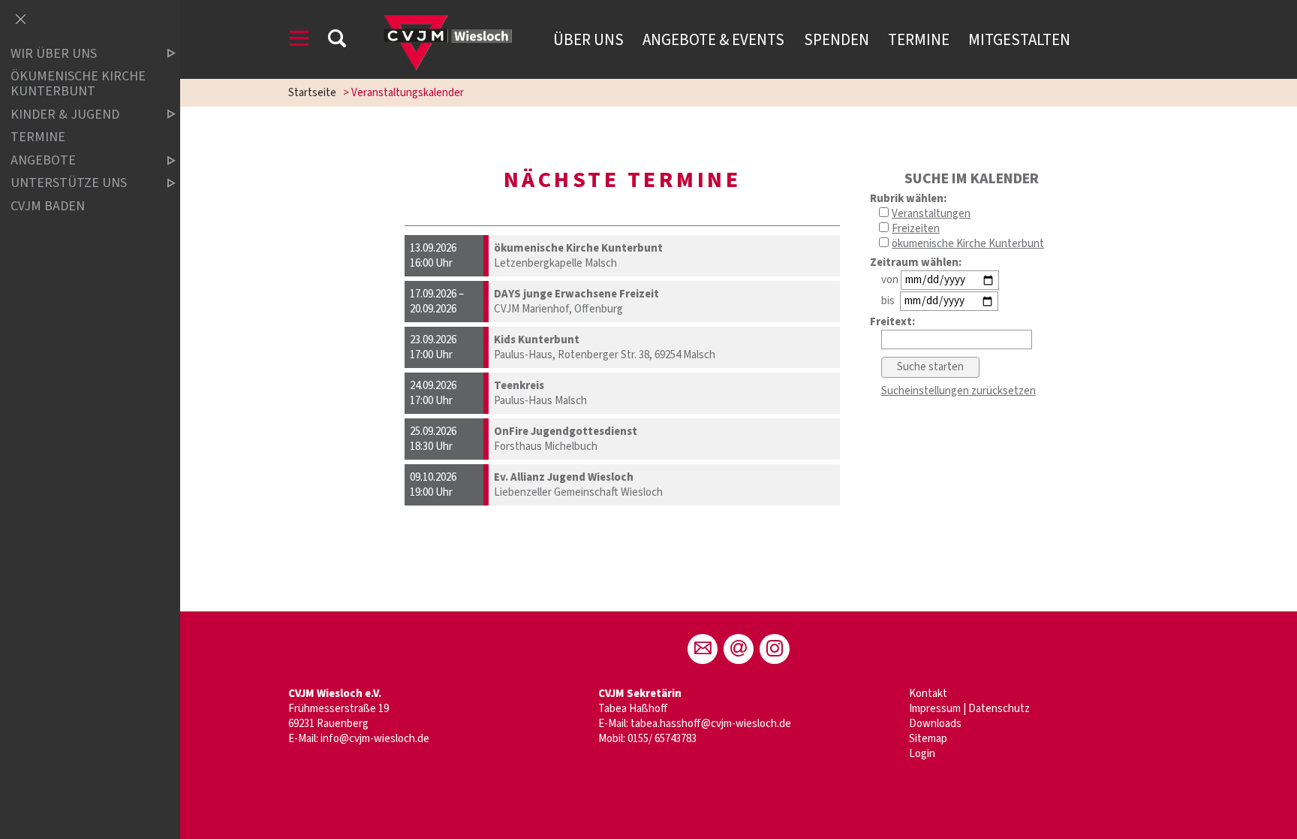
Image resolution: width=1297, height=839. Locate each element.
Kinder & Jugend (65, 114)
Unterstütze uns (69, 183)
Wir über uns (54, 53)
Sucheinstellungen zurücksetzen (958, 391)
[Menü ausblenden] (20, 20)
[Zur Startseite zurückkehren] (445, 18)
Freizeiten (916, 229)
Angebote (43, 160)
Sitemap (928, 739)
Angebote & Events (713, 40)
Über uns (588, 40)
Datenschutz (999, 709)
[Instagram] (775, 649)
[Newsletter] (739, 649)
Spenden (836, 40)
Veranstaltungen (931, 214)
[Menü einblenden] (299, 41)
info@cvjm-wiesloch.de (374, 739)
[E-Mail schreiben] (703, 649)
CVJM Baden (48, 206)
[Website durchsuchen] (337, 41)
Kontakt (928, 694)
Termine (918, 40)
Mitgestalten (1019, 40)
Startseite (312, 93)
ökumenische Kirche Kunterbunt (968, 244)
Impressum (935, 709)
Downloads (935, 724)
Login (922, 754)
